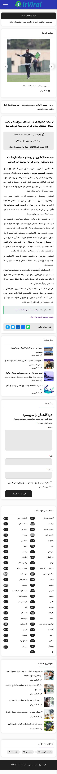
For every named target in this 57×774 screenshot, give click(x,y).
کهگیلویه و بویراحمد (41, 628)
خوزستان (15, 578)
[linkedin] (18, 331)
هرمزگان (41, 650)
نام (50, 460)
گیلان (15, 633)
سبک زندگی (15, 583)
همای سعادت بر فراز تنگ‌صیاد (27, 314)
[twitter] (8, 331)
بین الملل (42, 561)
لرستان (41, 639)
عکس (42, 600)
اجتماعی (42, 528)
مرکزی (42, 645)
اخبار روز (15, 533)
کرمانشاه (15, 622)
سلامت (41, 589)
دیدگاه (49, 431)
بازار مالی (42, 556)
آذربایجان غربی (15, 522)
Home (51, 109)
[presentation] (51, 71)
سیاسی (42, 594)
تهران (42, 567)
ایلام (15, 550)
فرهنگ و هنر (15, 606)
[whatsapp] (28, 331)
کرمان (41, 622)
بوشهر (15, 556)
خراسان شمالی (42, 578)
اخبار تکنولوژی (42, 533)
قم (15, 611)
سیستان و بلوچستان (15, 594)
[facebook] (23, 331)
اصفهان (41, 544)
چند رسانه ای (16, 567)
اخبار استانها (16, 528)
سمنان (15, 589)
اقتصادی (15, 544)
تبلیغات (16, 561)
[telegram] (13, 331)
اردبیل (15, 539)
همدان (15, 651)
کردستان (15, 617)
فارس (41, 606)
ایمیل (49, 473)
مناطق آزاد (15, 645)
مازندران (15, 639)
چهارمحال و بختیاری (22, 145)
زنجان (42, 583)
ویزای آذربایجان (13, 756)
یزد (42, 656)
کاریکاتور (42, 617)
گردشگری (16, 628)
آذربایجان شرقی (41, 522)
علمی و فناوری (15, 600)
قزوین (42, 611)
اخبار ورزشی (42, 539)
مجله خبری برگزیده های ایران (42, 321)
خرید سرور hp (28, 756)
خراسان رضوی (15, 572)
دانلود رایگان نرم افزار (45, 756)
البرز (42, 550)
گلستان (42, 633)
